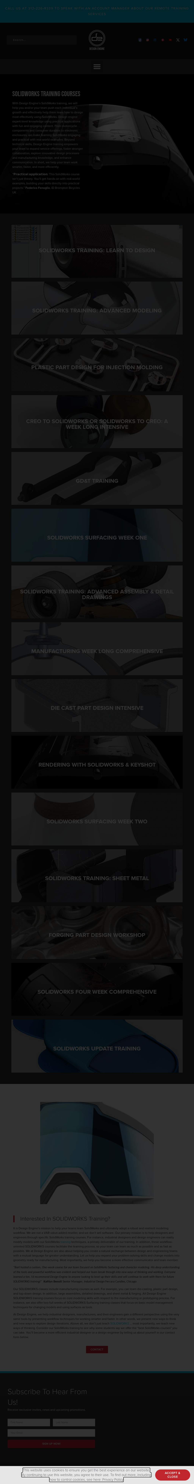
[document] (97, 742)
